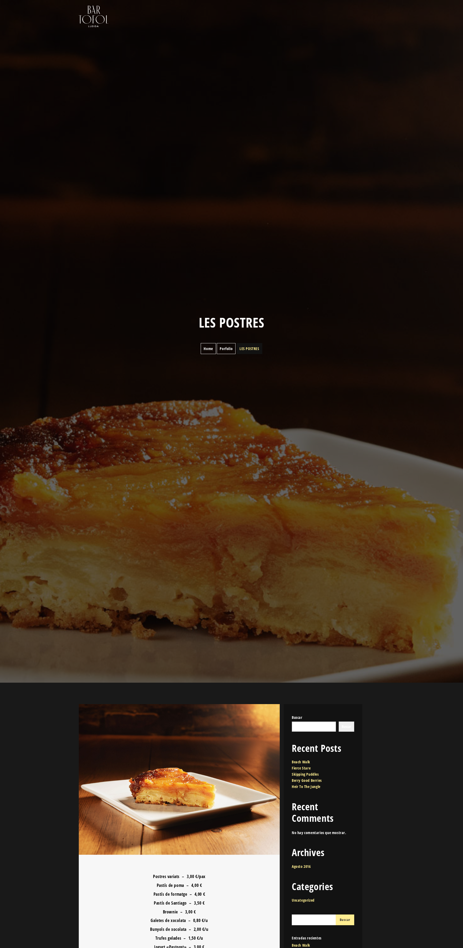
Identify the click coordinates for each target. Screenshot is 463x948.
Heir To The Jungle (306, 786)
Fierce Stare (301, 768)
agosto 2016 (301, 866)
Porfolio (226, 348)
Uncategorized (303, 900)
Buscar (297, 717)
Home (208, 348)
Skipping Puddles (305, 774)
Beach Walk (301, 761)
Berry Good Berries (307, 780)
